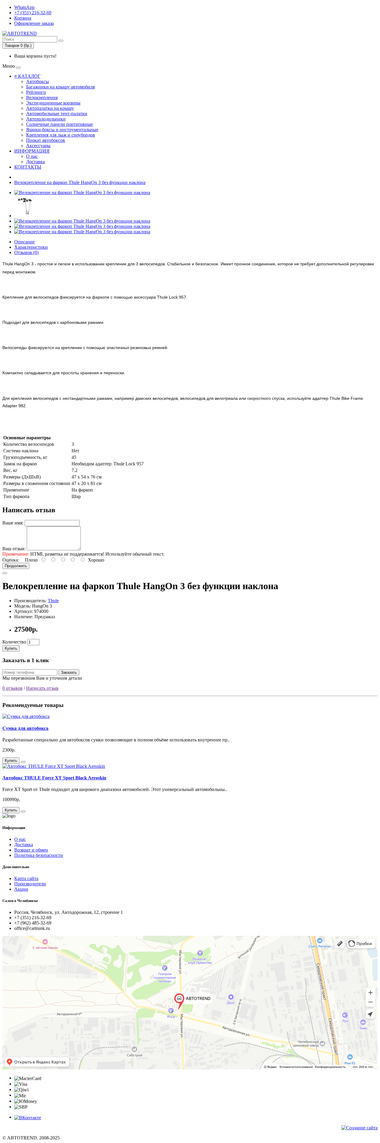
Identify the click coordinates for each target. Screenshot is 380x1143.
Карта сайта (26, 878)
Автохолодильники (46, 118)
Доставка (35, 161)
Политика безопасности (38, 855)
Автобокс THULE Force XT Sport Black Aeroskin (54, 777)
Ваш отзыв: (14, 548)
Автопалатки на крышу (50, 108)
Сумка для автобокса (25, 728)
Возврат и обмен (31, 849)
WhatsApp (24, 7)
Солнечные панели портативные (59, 124)
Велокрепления (42, 97)
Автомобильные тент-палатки (56, 113)
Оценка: (10, 559)
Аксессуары (38, 145)
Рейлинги (36, 92)
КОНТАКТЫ (27, 166)
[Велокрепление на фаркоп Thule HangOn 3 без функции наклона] (82, 192)
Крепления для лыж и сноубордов (60, 134)
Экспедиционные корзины (53, 102)
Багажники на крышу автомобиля (60, 86)
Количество (14, 641)
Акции (21, 889)
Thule (53, 600)
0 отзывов (12, 688)
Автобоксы (37, 81)
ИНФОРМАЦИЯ (32, 150)
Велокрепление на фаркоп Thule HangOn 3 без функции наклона (79, 182)
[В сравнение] (4, 573)
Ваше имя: (12, 522)
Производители (30, 883)
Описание (24, 241)
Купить (11, 648)
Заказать (69, 672)
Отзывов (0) (26, 252)
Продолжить (16, 566)
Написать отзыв (42, 688)
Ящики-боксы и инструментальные (62, 129)
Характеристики (31, 247)
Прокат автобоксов (45, 140)
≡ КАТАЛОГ (27, 76)
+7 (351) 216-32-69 (32, 12)
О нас (32, 156)
